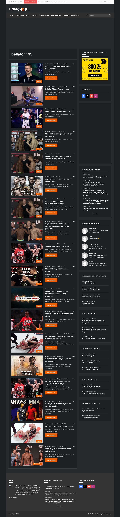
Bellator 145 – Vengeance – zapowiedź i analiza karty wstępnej (56, 293)
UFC (27, 15)
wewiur (48, 176)
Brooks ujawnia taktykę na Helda (59, 426)
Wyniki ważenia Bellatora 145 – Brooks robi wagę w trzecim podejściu (58, 226)
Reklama (108, 514)
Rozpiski (33, 15)
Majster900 (92, 228)
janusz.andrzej (93, 244)
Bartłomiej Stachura (51, 64)
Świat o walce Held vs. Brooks (58, 246)
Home (11, 15)
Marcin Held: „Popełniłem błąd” (58, 111)
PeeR (90, 236)
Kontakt (66, 15)
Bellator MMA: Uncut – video (57, 89)
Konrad (48, 154)
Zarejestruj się (75, 15)
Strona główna (101, 514)
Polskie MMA (20, 15)
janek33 (91, 261)
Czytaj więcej (51, 78)
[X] (12, 498)
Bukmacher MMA (56, 15)
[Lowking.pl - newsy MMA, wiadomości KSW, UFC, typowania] (20, 10)
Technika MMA (44, 15)
